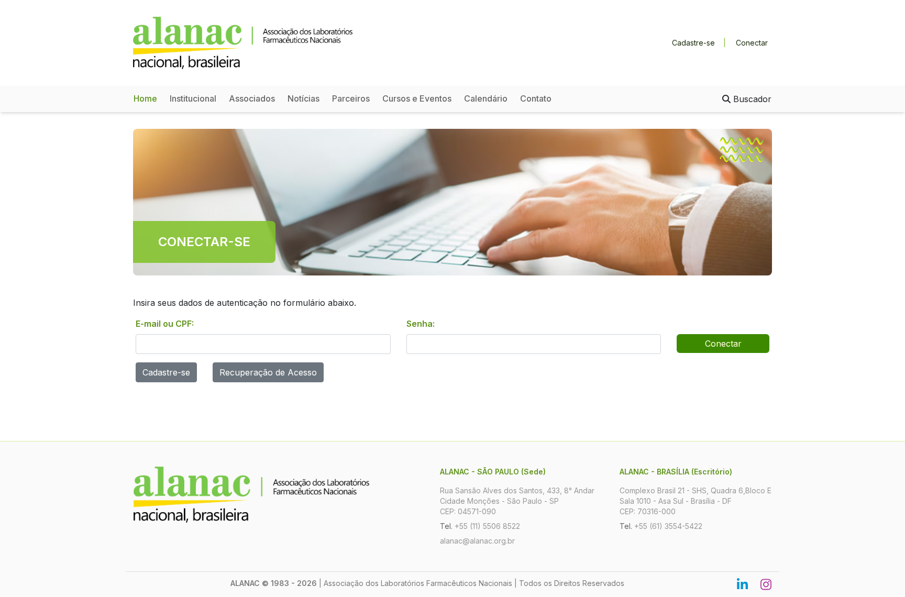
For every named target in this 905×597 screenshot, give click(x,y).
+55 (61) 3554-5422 (668, 526)
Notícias (303, 98)
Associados (252, 98)
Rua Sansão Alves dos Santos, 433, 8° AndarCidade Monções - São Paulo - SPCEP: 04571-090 (517, 501)
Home (145, 98)
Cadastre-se (693, 42)
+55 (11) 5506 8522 (487, 526)
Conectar (752, 42)
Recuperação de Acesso (268, 372)
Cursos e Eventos (416, 98)
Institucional (193, 98)
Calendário (485, 98)
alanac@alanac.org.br (477, 540)
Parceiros (351, 98)
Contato (535, 98)
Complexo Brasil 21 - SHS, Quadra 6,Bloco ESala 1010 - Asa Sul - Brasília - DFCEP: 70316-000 (695, 501)
